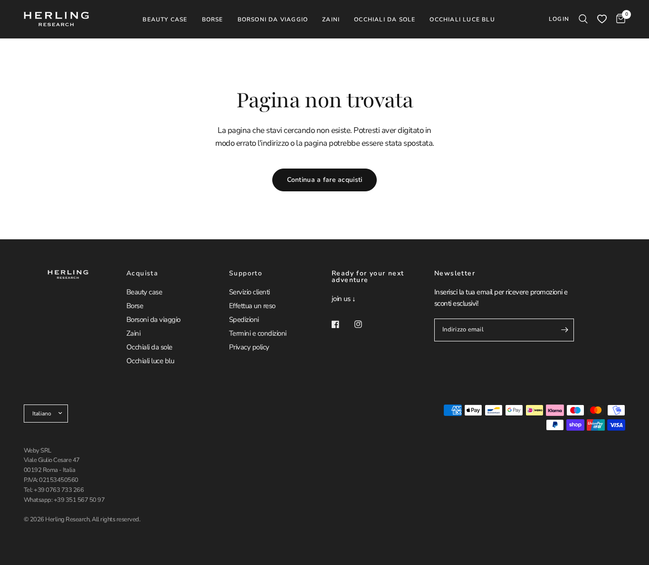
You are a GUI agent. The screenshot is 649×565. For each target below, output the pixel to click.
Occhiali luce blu (150, 361)
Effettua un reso (252, 306)
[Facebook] (342, 324)
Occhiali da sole (149, 347)
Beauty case (144, 292)
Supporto (245, 273)
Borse (134, 306)
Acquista (142, 273)
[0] (618, 19)
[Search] (583, 19)
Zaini (133, 333)
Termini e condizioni (257, 333)
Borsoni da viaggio (153, 319)
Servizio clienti (249, 292)
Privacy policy (249, 347)
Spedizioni (244, 319)
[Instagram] (364, 324)
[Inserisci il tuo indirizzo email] (564, 330)
